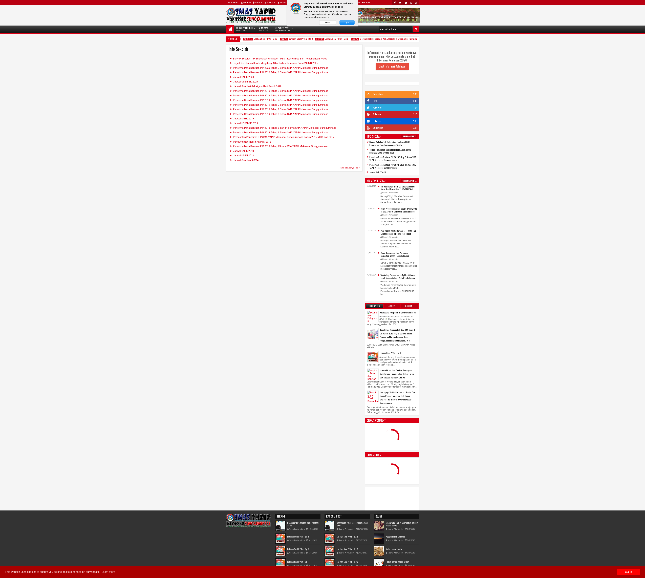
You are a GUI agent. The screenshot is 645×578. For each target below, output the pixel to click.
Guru (257, 2)
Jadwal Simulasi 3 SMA (246, 160)
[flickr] (405, 2)
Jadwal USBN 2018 (243, 155)
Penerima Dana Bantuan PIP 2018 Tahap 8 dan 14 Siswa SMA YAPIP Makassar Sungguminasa (284, 127)
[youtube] (416, 2)
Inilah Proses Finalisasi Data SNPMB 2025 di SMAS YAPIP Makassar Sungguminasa (398, 210)
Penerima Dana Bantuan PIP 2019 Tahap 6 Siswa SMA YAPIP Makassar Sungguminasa (280, 95)
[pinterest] (411, 2)
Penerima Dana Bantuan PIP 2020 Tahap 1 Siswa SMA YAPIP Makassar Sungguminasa (280, 72)
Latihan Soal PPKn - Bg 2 (288, 39)
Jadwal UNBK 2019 (243, 118)
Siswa (270, 2)
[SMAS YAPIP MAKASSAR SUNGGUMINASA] (230, 29)
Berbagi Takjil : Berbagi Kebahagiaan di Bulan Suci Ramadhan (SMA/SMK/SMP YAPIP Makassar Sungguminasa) (400, 39)
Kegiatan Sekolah (376, 181)
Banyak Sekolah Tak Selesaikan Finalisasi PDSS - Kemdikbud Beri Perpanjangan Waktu (280, 58)
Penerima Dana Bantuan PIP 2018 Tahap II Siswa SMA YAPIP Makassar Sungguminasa (280, 132)
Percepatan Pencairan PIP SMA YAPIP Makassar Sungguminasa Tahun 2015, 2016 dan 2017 (283, 137)
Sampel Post (282, 29)
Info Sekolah (374, 136)
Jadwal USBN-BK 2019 (245, 123)
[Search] (416, 29)
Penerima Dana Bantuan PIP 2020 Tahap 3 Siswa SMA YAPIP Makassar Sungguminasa (280, 67)
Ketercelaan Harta (394, 549)
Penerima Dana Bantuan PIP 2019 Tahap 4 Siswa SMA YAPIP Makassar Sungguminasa (280, 100)
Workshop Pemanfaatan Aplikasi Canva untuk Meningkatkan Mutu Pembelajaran (397, 276)
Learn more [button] (108, 571)
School (234, 2)
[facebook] (395, 2)
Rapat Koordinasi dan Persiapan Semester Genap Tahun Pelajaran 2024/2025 (394, 255)
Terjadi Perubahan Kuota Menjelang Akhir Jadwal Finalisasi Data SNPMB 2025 (275, 63)
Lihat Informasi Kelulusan (392, 66)
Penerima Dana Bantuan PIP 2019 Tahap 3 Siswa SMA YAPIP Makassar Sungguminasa (280, 104)
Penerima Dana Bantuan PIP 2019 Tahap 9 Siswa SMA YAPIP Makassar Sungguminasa (280, 90)
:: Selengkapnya (409, 136)
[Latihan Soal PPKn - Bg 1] (373, 356)
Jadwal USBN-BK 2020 (245, 81)
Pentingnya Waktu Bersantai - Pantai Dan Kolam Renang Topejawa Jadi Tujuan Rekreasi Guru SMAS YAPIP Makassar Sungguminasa (397, 398)
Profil (245, 2)
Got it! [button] (628, 572)
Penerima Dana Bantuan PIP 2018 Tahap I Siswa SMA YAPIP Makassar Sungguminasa (280, 146)
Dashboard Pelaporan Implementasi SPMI (397, 312)
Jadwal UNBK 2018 (243, 151)
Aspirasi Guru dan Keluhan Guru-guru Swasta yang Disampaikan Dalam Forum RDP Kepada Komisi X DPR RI (396, 374)
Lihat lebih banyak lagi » (350, 168)
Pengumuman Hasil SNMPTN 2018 (252, 141)
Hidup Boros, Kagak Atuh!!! (397, 561)
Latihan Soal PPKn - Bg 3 (253, 39)
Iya (347, 22)
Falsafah (264, 29)
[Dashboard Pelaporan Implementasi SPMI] (373, 320)
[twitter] (400, 2)
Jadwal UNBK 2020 (243, 77)
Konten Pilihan (244, 29)
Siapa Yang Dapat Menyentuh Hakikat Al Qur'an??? (402, 524)
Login (367, 2)
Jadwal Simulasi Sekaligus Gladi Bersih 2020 (257, 86)
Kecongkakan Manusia (395, 536)
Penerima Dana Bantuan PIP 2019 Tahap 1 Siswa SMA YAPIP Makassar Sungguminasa (280, 114)
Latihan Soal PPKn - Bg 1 (324, 39)
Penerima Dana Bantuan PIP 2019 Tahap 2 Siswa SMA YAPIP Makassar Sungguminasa (280, 109)
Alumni (283, 2)
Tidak (328, 22)
